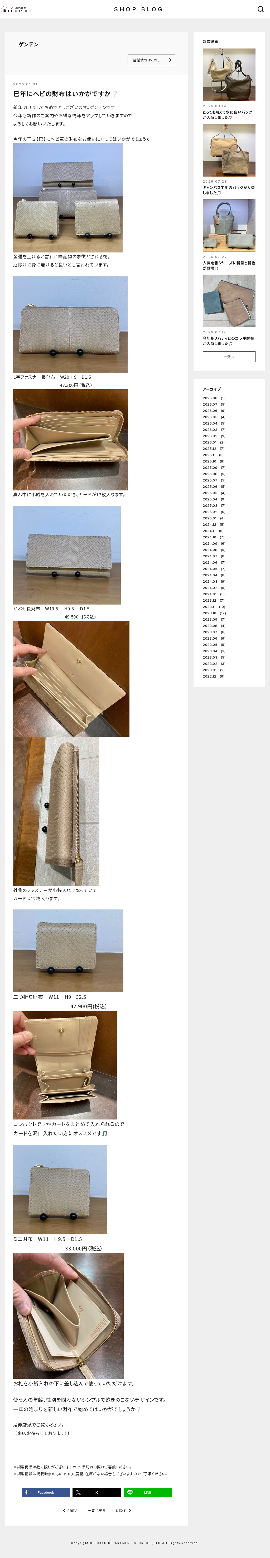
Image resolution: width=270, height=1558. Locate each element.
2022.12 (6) (214, 676)
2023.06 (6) (214, 638)
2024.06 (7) (214, 562)
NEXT (121, 1510)
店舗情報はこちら (146, 59)
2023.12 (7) (214, 600)
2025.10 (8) (214, 461)
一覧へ (229, 356)
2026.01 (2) (214, 442)
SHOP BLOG (139, 9)
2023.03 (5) (214, 657)
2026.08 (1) (214, 398)
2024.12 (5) (214, 525)
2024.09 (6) (214, 544)
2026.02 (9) (214, 436)
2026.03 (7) (214, 430)
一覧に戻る (96, 1510)
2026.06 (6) (214, 411)
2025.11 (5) (213, 455)
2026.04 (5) (214, 423)
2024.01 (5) (214, 594)
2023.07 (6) (214, 632)
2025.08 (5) (214, 474)
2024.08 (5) (214, 550)
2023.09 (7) (214, 619)
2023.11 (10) (214, 607)
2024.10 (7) (214, 537)
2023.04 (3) (214, 651)
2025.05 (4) (214, 493)
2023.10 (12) (214, 613)
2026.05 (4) (214, 417)
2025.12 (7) (214, 449)
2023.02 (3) (214, 664)
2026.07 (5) (214, 404)
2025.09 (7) (214, 468)
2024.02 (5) (214, 588)
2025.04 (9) (214, 499)
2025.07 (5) (214, 480)
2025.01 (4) (214, 518)
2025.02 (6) (214, 512)
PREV (72, 1510)
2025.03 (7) (214, 506)
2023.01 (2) (214, 670)
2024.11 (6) (213, 531)
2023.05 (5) (214, 645)
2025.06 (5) (214, 487)
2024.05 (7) (214, 569)
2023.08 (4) (214, 626)
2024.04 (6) (214, 575)
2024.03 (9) (214, 581)
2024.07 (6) (214, 556)
